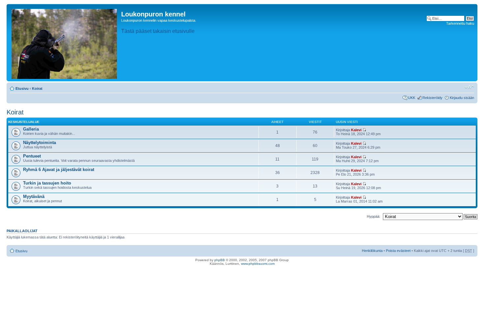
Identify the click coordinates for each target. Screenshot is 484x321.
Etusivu (22, 88)
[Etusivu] (64, 43)
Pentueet (32, 156)
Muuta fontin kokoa (469, 87)
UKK (411, 98)
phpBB (219, 260)
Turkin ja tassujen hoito (47, 183)
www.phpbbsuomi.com (258, 263)
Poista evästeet (398, 251)
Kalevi (356, 130)
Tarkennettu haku (460, 23)
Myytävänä (33, 196)
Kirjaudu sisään (462, 98)
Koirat (37, 88)
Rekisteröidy (432, 98)
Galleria (31, 129)
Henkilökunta (372, 251)
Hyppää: (373, 216)
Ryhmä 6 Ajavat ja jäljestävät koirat (58, 169)
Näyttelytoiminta (39, 142)
